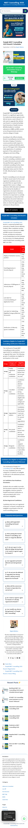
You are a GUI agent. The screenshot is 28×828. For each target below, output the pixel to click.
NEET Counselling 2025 (12, 467)
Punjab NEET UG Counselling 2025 (12, 222)
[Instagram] (10, 658)
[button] (24, 818)
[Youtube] (19, 658)
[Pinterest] (17, 658)
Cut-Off (4, 789)
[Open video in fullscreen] (8, 816)
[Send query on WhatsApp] (25, 11)
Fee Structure (5, 792)
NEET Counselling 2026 (14, 2)
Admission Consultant (7, 786)
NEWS (3, 797)
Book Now (14, 110)
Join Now (20, 78)
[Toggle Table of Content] (20, 210)
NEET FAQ (4, 794)
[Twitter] (15, 658)
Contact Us (5, 810)
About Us (4, 807)
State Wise (8, 664)
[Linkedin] (13, 658)
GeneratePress (14, 826)
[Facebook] (8, 658)
